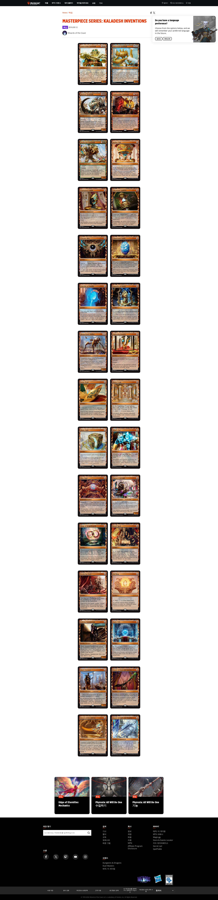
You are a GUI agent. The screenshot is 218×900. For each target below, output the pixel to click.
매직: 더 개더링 (159, 831)
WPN (130, 843)
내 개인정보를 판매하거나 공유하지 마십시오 (130, 890)
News (64, 12)
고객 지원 (98, 890)
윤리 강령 (66, 890)
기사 (100, 3)
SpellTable (157, 849)
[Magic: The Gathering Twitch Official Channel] (66, 857)
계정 (189, 3)
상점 (93, 3)
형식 (104, 834)
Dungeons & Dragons (112, 863)
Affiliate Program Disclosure (135, 847)
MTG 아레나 (56, 3)
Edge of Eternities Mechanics (72, 805)
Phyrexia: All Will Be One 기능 (145, 805)
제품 (46, 3)
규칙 (104, 837)
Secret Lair (157, 846)
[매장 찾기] (88, 833)
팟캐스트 (106, 840)
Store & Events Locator (163, 840)
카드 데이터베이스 (178, 3)
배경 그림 (106, 843)
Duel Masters (108, 866)
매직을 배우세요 (82, 3)
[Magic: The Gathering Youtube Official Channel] (75, 857)
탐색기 (166, 3)
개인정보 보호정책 (82, 890)
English (167, 39)
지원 (129, 840)
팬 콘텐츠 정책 (114, 890)
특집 (71, 12)
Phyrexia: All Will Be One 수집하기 (109, 805)
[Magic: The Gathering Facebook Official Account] (46, 857)
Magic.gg (157, 837)
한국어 (159, 39)
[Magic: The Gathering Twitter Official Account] (56, 857)
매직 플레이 (69, 3)
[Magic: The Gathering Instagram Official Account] (85, 857)
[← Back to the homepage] (33, 3)
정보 (129, 831)
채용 (129, 837)
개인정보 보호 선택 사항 (146, 890)
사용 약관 (50, 890)
